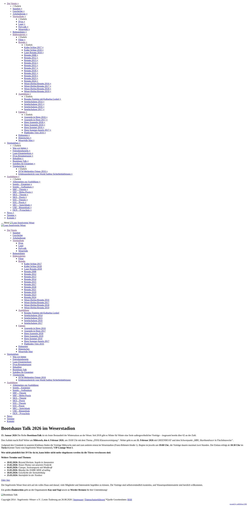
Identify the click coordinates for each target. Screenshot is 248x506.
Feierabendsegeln (21, 150)
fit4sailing (18, 158)
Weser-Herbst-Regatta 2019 (37, 91)
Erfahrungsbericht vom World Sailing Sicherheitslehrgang (45, 174)
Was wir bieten (20, 148)
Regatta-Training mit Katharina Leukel (42, 99)
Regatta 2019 (31, 76)
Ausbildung (24, 94)
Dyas (21, 21)
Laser (21, 24)
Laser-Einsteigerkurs (23, 153)
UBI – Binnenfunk (22, 207)
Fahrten (22, 112)
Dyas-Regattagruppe (23, 156)
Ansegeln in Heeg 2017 (36, 120)
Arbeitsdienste (20, 14)
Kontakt (11, 218)
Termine (11, 215)
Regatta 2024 (31, 81)
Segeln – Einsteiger (22, 184)
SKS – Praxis (20, 197)
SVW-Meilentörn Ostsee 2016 (33, 171)
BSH (129, 499)
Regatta (22, 42)
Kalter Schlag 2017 (33, 47)
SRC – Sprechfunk (22, 205)
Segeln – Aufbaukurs (23, 187)
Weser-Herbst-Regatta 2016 (37, 83)
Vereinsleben (13, 143)
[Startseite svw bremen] (22, 223)
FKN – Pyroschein (22, 210)
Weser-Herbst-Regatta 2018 (37, 89)
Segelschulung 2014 (34, 101)
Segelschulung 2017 (34, 109)
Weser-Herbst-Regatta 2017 (37, 86)
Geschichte (19, 11)
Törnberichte (19, 166)
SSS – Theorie (20, 200)
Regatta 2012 (31, 58)
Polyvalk (23, 27)
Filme (21, 39)
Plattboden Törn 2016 (35, 132)
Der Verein (13, 3)
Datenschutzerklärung (95, 499)
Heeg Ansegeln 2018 (34, 122)
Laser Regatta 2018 (34, 52)
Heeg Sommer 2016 (34, 127)
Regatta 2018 (31, 70)
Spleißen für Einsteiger (24, 163)
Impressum (78, 499)
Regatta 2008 (31, 55)
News (10, 212)
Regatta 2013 (31, 60)
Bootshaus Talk (21, 161)
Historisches (24, 138)
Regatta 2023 (31, 78)
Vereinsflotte (19, 16)
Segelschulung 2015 (34, 104)
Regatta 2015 (31, 65)
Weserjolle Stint (26, 140)
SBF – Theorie (20, 189)
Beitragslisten (20, 32)
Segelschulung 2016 (34, 107)
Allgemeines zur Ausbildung (26, 181)
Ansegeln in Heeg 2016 (36, 117)
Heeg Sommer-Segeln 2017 (37, 130)
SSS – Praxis (19, 202)
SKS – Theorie (20, 194)
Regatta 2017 (31, 68)
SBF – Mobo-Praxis (23, 192)
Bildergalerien (20, 34)
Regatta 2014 (31, 63)
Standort (17, 8)
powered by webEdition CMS (238, 504)
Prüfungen (24, 135)
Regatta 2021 (31, 73)
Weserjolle (24, 29)
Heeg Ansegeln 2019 (34, 125)
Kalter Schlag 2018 (33, 50)
